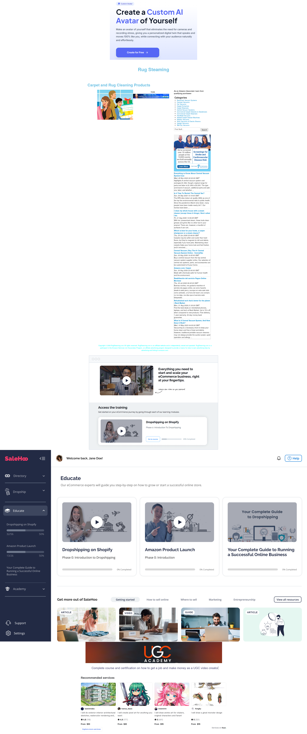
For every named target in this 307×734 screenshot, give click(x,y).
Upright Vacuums (183, 123)
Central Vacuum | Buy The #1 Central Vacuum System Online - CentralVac (189, 251)
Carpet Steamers (183, 108)
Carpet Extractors (183, 106)
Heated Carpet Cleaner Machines (188, 117)
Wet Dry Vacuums (183, 125)
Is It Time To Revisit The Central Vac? (189, 193)
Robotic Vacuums (183, 119)
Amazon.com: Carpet (182, 268)
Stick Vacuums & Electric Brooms (189, 121)
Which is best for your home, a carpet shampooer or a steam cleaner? (189, 231)
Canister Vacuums (183, 102)
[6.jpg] (115, 104)
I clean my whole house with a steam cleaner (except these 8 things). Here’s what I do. (192, 213)
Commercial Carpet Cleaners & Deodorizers (192, 112)
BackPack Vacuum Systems (187, 100)
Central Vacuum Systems (186, 110)
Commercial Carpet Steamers (187, 114)
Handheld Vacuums (183, 115)
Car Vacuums (181, 104)
